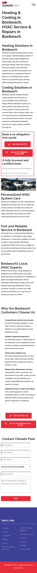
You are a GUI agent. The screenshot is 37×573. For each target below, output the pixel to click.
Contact (23, 546)
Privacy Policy (25, 549)
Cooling (5, 532)
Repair (5, 539)
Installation (6, 536)
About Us (24, 538)
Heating (5, 528)
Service (5, 543)
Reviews (24, 542)
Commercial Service (27, 534)
